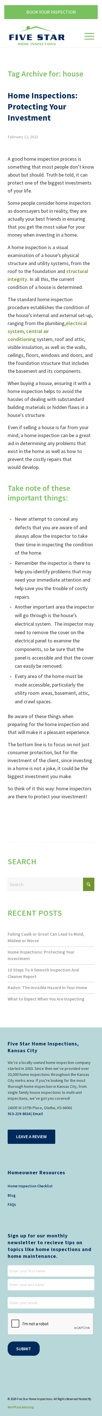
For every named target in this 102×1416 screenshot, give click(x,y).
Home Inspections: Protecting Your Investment (43, 106)
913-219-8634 (19, 1113)
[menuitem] (86, 35)
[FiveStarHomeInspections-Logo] (42, 35)
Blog (12, 1195)
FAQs (12, 1204)
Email (38, 1113)
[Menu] (86, 35)
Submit (23, 1348)
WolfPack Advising (21, 1407)
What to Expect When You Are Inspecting (46, 999)
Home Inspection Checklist (30, 1186)
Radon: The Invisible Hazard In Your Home (47, 987)
